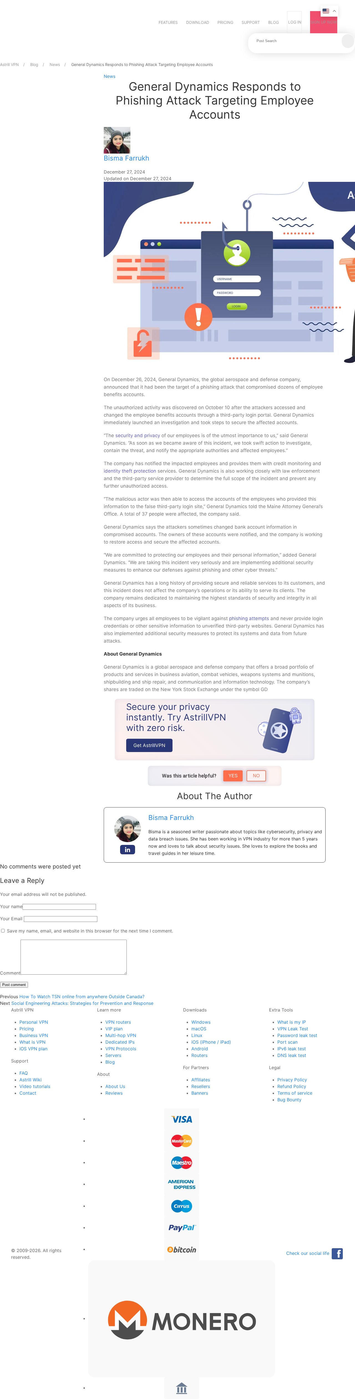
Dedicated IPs (120, 1042)
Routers (199, 1055)
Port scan (287, 1042)
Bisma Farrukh (126, 158)
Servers (113, 1055)
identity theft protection (130, 471)
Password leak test (297, 1035)
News (55, 64)
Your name (11, 906)
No (256, 775)
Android (199, 1048)
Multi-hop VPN (120, 1035)
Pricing (225, 22)
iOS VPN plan (33, 1048)
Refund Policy (291, 1086)
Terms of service (294, 1093)
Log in (294, 22)
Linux (196, 1035)
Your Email (11, 918)
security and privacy (137, 435)
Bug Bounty (289, 1099)
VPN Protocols (120, 1048)
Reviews (114, 1093)
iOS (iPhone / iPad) (211, 1042)
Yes (233, 775)
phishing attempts (249, 618)
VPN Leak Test (292, 1028)
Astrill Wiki (30, 1079)
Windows (201, 1022)
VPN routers (118, 1022)
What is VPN (32, 1042)
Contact (27, 1093)
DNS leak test (291, 1055)
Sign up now (323, 22)
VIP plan (114, 1028)
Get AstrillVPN (149, 745)
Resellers (200, 1086)
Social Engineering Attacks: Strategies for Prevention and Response (82, 1003)
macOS (198, 1028)
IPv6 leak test (291, 1048)
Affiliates (200, 1079)
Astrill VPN (9, 64)
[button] (348, 41)
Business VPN (33, 1035)
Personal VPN (33, 1022)
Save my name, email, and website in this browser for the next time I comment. (90, 931)
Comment (10, 973)
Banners (199, 1093)
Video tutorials (34, 1086)
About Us (115, 1086)
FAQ (23, 1073)
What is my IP (291, 1022)
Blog (273, 22)
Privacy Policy (292, 1079)
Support (251, 22)
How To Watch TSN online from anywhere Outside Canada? (81, 996)
